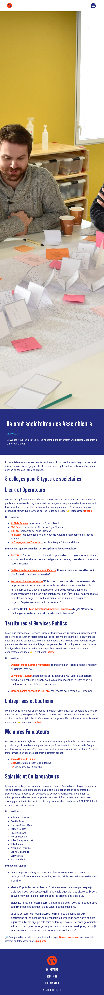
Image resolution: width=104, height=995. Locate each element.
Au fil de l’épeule (19, 523)
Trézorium (16, 555)
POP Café (16, 527)
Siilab (13, 763)
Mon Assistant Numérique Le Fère (30, 691)
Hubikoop (16, 534)
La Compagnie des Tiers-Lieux (27, 542)
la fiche (88, 511)
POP (13, 766)
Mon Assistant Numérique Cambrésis (50, 609)
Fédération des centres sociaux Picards (33, 570)
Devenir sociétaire (69, 937)
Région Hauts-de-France (23, 759)
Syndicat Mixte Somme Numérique (30, 664)
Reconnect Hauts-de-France (27, 581)
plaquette (41, 941)
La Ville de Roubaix (21, 675)
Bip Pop (15, 531)
